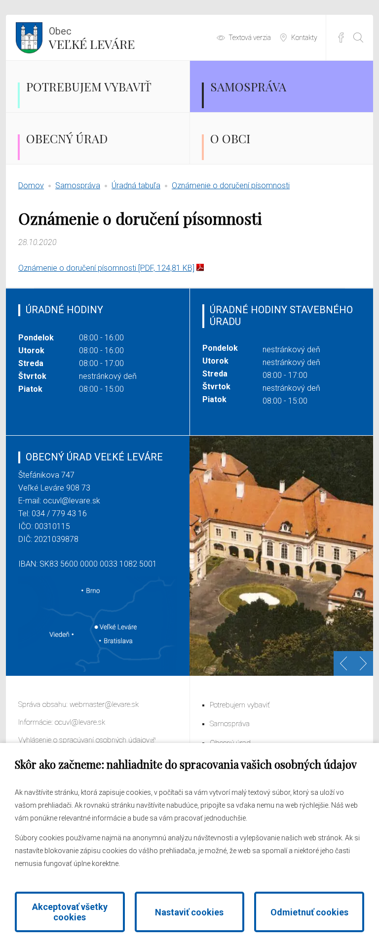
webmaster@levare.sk (104, 704)
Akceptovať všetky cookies (70, 912)
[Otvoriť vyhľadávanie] (358, 37)
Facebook (341, 37)
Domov (31, 185)
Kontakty (304, 37)
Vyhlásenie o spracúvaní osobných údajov (84, 740)
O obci (230, 138)
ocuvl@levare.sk (71, 500)
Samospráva (248, 86)
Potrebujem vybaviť (89, 86)
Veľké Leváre (92, 38)
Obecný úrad (67, 138)
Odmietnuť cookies (309, 912)
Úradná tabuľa (136, 185)
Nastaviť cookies (189, 912)
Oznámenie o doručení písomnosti (231, 185)
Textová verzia (249, 37)
